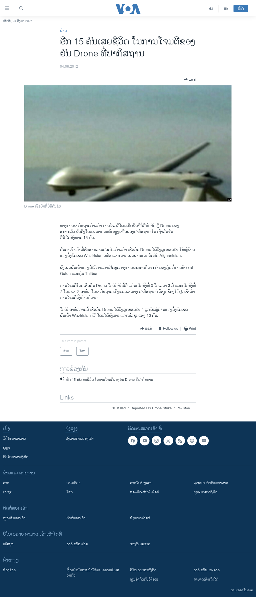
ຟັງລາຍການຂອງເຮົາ (80, 438)
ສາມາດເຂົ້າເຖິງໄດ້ (206, 579)
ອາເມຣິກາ (73, 483)
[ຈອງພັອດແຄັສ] (203, 440)
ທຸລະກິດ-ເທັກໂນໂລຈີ (144, 492)
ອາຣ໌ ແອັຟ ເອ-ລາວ (207, 570)
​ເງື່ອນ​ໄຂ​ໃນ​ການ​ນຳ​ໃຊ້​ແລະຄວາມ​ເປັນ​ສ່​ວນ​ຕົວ (92, 573)
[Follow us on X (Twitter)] (168, 440)
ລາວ (6, 483)
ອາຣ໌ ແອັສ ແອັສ (77, 544)
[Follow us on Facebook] (133, 440)
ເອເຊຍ (7, 492)
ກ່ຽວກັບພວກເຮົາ (14, 518)
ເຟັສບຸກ (8, 544)
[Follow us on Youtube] (144, 440)
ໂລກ (69, 492)
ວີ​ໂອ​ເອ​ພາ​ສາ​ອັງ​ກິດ (143, 570)
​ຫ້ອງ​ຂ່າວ (9, 570)
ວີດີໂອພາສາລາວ (14, 438)
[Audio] (210, 8)
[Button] (190, 79)
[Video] (226, 8)
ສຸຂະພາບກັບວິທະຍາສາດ (211, 483)
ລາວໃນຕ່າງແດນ (141, 483)
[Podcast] (192, 440)
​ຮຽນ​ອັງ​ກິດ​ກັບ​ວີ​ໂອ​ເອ (144, 579)
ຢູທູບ (6, 447)
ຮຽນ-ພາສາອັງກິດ (205, 492)
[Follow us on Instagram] (156, 440)
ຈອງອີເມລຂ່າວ (140, 544)
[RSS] (180, 440)
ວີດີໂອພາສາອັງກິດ (15, 457)
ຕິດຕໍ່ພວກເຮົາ (75, 518)
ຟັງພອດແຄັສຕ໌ (140, 518)
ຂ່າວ (63, 30)
